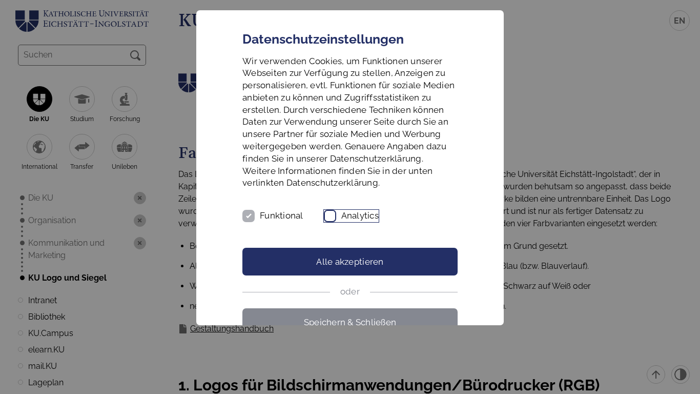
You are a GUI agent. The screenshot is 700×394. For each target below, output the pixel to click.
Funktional (281, 215)
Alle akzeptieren (349, 262)
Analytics (360, 215)
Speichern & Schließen (350, 322)
